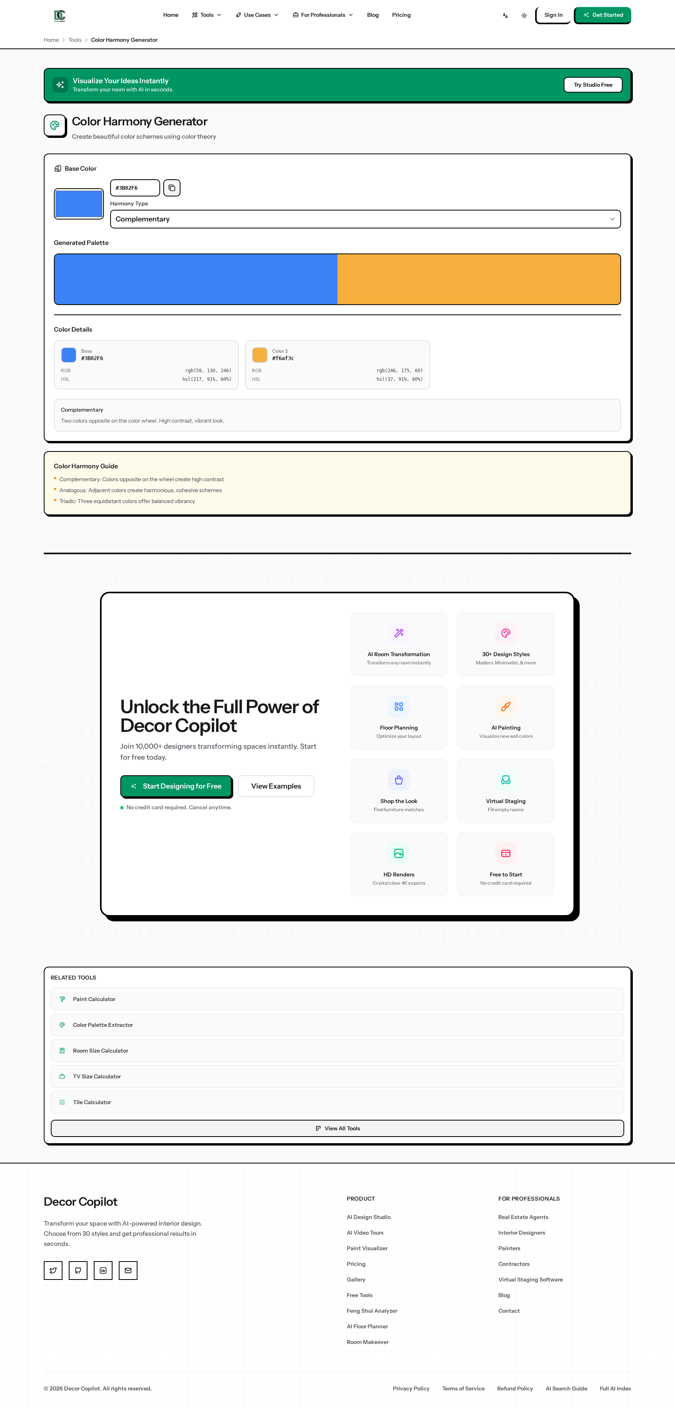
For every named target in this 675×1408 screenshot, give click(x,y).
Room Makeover (368, 1342)
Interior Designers (521, 1232)
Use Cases (257, 14)
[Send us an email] (128, 1270)
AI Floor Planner (367, 1326)
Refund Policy (515, 1388)
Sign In (554, 14)
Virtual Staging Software (530, 1279)
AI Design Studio (369, 1217)
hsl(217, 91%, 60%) (207, 379)
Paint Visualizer (367, 1248)
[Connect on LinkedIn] (103, 1270)
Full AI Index (615, 1388)
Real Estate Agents (523, 1217)
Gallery (356, 1279)
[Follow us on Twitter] (53, 1270)
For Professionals (323, 14)
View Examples (276, 786)
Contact (509, 1310)
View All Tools (342, 1128)
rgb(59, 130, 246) (208, 370)
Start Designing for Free (182, 786)
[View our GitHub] (78, 1270)
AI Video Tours (365, 1232)
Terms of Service (463, 1388)
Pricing (401, 14)
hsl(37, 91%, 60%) (400, 379)
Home (171, 14)
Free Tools (360, 1295)
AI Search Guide (567, 1388)
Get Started (608, 14)
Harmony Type (129, 203)
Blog (373, 14)
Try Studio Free (593, 84)
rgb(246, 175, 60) (400, 370)
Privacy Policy (411, 1388)
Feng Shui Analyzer (372, 1310)
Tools (207, 14)
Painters (509, 1248)
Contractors (514, 1263)
